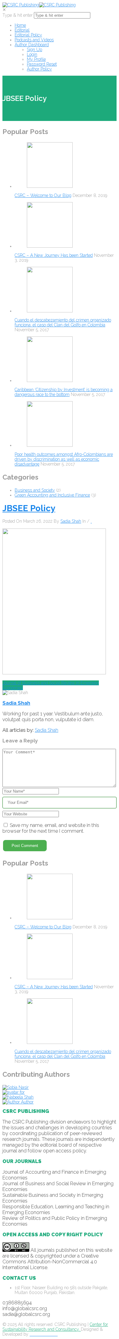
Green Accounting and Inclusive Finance (52, 495)
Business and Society (35, 490)
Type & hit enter (17, 15)
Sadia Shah (70, 521)
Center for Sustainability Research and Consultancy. (55, 1327)
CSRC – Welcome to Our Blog (43, 195)
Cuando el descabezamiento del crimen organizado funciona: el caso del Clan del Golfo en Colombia (63, 322)
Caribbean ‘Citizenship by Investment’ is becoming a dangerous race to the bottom (64, 392)
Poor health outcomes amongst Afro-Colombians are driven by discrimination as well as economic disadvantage (64, 459)
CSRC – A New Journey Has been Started (54, 255)
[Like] (91, 521)
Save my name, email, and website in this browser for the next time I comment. (50, 828)
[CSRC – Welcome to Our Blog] (50, 186)
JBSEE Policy (28, 508)
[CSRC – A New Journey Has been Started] (50, 246)
